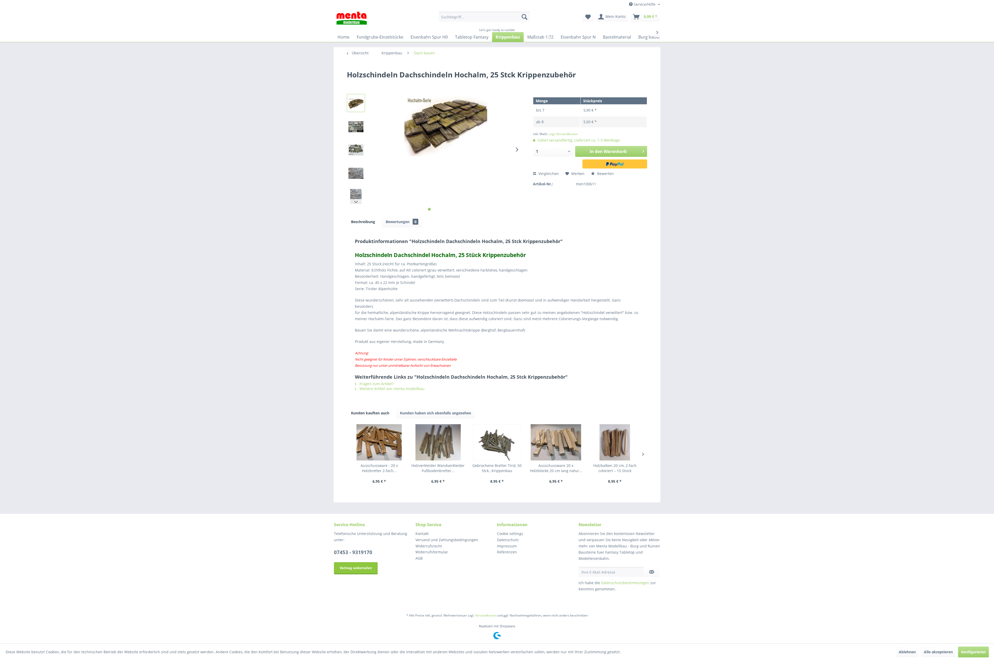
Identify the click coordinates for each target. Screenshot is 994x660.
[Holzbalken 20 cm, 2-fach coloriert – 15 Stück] (615, 442)
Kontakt (422, 533)
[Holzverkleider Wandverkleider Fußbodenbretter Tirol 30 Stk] (438, 442)
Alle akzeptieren (938, 651)
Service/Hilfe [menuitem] (644, 4)
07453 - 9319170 (353, 552)
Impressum (507, 546)
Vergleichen (548, 173)
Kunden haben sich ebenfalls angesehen (435, 412)
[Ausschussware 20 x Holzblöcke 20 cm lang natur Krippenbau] (556, 442)
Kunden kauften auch (370, 412)
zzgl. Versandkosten (563, 134)
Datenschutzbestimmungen (625, 582)
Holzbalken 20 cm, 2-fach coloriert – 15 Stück (615, 468)
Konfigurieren (973, 651)
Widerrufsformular (431, 551)
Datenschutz (508, 539)
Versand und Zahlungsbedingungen (446, 539)
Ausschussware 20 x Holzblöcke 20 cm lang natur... (556, 468)
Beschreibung (363, 221)
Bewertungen (401, 221)
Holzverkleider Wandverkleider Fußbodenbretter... (438, 468)
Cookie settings (510, 533)
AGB (419, 558)
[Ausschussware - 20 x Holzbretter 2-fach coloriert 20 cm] (379, 442)
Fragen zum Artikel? (376, 383)
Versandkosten (485, 615)
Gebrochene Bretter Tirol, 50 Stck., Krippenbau (497, 468)
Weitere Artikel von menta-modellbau (392, 388)
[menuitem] (484, 17)
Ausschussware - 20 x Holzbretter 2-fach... (379, 468)
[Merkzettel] (588, 17)
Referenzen (507, 551)
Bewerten (605, 173)
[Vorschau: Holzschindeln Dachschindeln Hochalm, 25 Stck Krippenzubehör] (356, 103)
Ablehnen (907, 651)
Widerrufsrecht (428, 546)
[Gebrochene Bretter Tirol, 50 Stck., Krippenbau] (497, 442)
